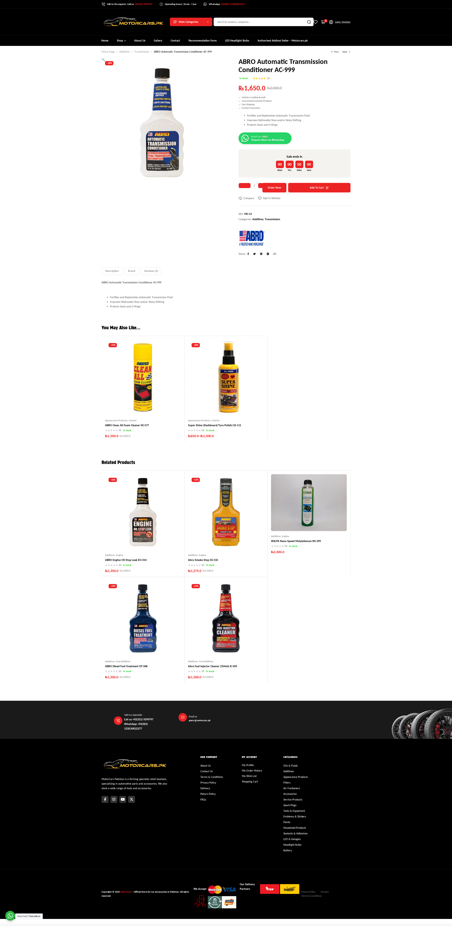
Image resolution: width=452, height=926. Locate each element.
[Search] (309, 22)
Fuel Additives (123, 661)
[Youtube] (122, 799)
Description (112, 271)
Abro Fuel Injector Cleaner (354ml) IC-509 (212, 666)
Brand (131, 271)
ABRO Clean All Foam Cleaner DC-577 (127, 425)
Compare (248, 198)
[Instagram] (113, 799)
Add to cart (317, 187)
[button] (103, 59)
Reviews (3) (151, 271)
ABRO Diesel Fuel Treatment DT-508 (126, 666)
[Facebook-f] (105, 799)
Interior (133, 420)
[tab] (112, 271)
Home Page (108, 51)
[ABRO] (252, 238)
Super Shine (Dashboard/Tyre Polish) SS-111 (214, 425)
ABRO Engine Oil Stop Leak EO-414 (126, 560)
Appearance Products (116, 420)
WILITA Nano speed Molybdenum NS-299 (296, 541)
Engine (119, 555)
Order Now (274, 187)
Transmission (141, 51)
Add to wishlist (271, 198)
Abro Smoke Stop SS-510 (203, 560)
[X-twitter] (131, 799)
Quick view (149, 408)
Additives (124, 51)
